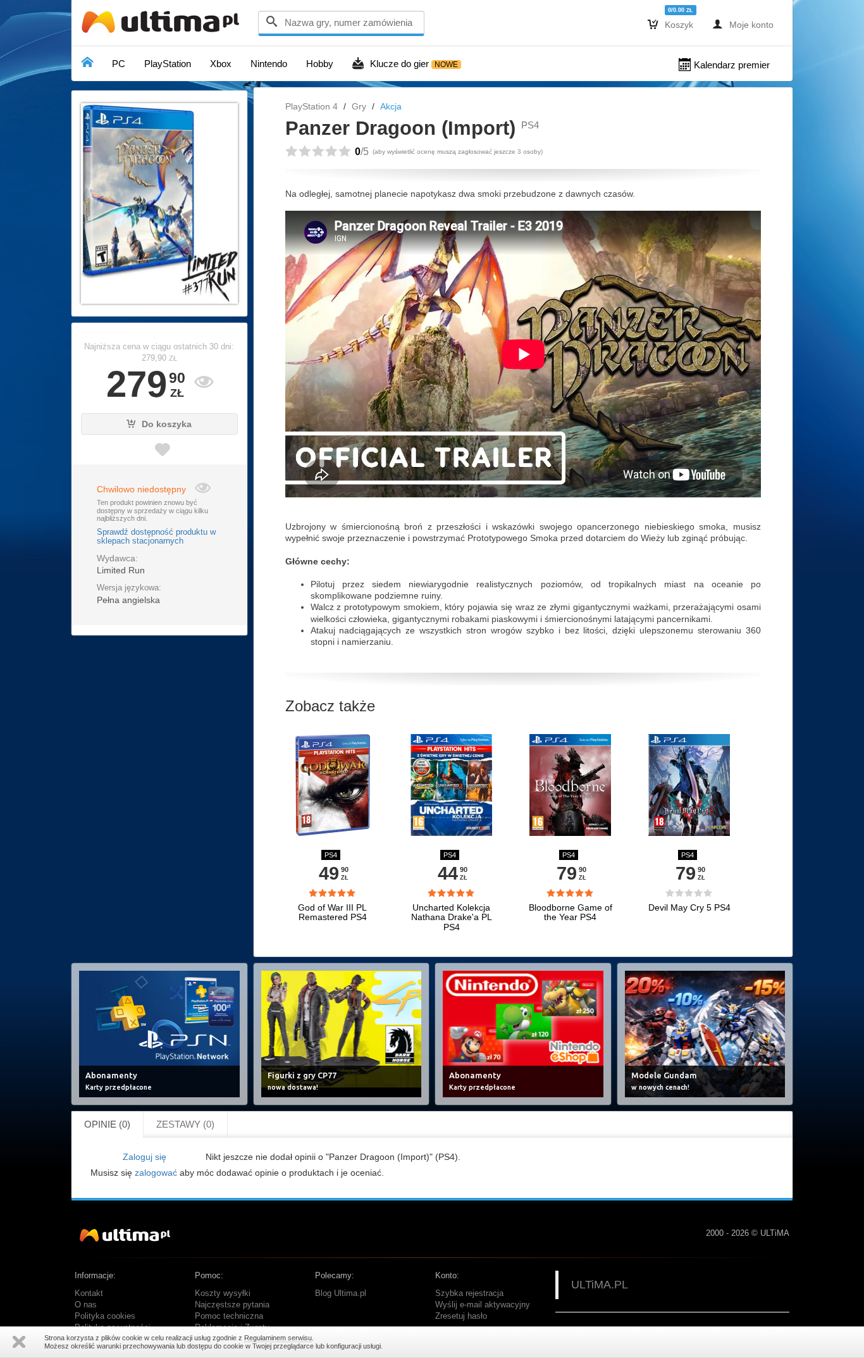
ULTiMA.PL (599, 1284)
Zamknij (19, 1342)
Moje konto (743, 24)
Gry (359, 106)
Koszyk (670, 24)
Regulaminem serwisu (278, 1338)
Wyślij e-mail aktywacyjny (482, 1304)
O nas (86, 1304)
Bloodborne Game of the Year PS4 (570, 912)
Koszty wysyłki (222, 1293)
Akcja (391, 106)
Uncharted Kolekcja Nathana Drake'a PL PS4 (451, 917)
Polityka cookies (105, 1316)
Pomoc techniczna (229, 1316)
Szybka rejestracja (469, 1293)
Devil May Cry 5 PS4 (689, 908)
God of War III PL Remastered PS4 (332, 912)
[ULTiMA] (163, 25)
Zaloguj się (144, 1157)
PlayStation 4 (311, 106)
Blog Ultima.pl (340, 1293)
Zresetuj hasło (461, 1316)
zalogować (156, 1173)
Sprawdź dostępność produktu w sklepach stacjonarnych (156, 536)
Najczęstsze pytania (232, 1304)
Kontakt (89, 1293)
